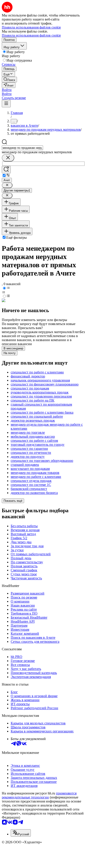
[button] (7, 90)
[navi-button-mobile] (6, 103)
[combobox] (22, 147)
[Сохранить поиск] (6, 169)
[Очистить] (8, 158)
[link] (9, 79)
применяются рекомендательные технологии (39, 795)
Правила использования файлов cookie (31, 35)
